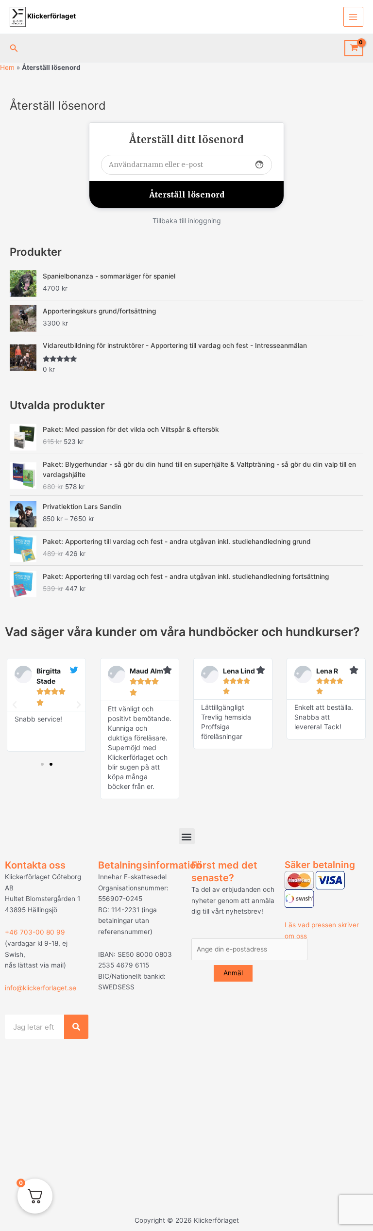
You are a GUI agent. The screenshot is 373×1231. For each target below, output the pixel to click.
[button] (14, 48)
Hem (7, 67)
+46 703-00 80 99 (35, 932)
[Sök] (76, 1027)
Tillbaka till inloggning (187, 220)
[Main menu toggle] (353, 17)
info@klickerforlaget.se (40, 988)
